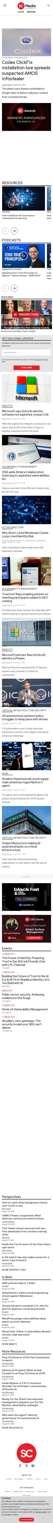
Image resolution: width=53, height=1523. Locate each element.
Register (31, 12)
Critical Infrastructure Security (24, 710)
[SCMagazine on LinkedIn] (33, 1465)
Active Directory (13, 527)
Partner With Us (26, 1495)
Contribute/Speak (17, 1491)
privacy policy (41, 1512)
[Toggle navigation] (5, 5)
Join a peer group (41, 1491)
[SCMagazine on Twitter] (26, 1465)
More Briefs (9, 1344)
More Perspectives (14, 1269)
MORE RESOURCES (12, 1427)
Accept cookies (26, 1519)
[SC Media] (26, 6)
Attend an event (30, 1491)
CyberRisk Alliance (19, 1479)
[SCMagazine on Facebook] (20, 1465)
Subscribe (26, 368)
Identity (7, 405)
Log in (21, 12)
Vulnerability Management (19, 466)
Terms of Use (37, 359)
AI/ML (5, 773)
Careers (38, 1479)
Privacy (45, 1479)
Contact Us (30, 1479)
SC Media (8, 1479)
